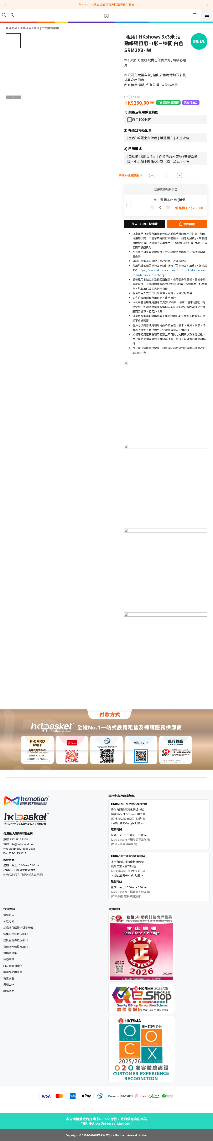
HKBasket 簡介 (12, 966)
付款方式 (8, 921)
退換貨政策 (10, 953)
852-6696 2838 (26, 849)
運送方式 (8, 915)
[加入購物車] (144, 224)
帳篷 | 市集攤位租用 (46, 28)
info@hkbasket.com (22, 844)
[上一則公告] (5, 4)
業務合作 (8, 984)
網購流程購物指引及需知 (18, 927)
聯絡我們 (8, 991)
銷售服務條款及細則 (15, 934)
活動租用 (25, 28)
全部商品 (11, 28)
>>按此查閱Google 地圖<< (127, 823)
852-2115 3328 (19, 839)
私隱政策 (8, 959)
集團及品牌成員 (12, 972)
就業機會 (8, 978)
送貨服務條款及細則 (15, 940)
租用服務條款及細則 (15, 947)
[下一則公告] (208, 4)
